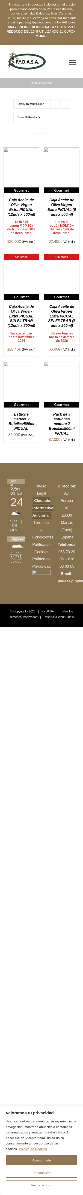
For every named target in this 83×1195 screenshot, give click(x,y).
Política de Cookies (33, 1149)
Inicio (34, 83)
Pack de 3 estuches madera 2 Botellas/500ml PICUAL (61, 423)
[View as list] (45, 128)
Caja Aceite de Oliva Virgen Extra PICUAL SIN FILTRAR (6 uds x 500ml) (61, 316)
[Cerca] (78, 1109)
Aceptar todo (41, 1160)
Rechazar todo (41, 1185)
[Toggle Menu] (72, 62)
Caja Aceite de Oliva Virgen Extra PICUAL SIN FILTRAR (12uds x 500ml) (21, 316)
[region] (41, 1150)
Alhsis (69, 617)
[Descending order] (65, 104)
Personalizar (42, 1173)
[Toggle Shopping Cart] (63, 62)
